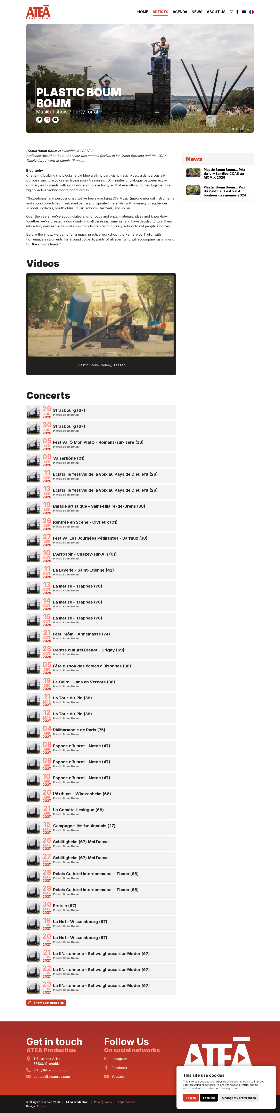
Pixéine (41, 1106)
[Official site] (39, 119)
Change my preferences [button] (239, 1097)
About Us (216, 12)
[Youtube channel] (55, 119)
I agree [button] (191, 1097)
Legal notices (126, 1102)
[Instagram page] (47, 119)
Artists (160, 12)
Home (142, 12)
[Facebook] (237, 12)
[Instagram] (231, 12)
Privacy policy (103, 1102)
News (197, 12)
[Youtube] (244, 12)
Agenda (180, 12)
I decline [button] (209, 1097)
